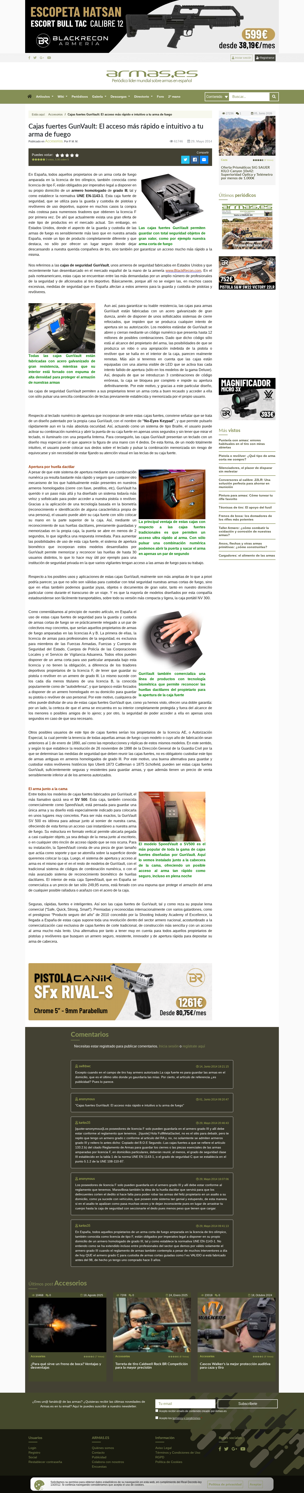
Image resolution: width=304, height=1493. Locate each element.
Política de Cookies (168, 1462)
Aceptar (255, 1484)
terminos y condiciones (186, 1418)
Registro (34, 1452)
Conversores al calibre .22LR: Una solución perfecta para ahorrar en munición (244, 437)
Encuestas (99, 1466)
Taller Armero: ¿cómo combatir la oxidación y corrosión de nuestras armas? (245, 485)
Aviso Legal (163, 1448)
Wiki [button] (61, 96)
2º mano (174, 96)
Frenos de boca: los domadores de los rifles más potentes (245, 471)
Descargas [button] (119, 96)
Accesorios (55, 114)
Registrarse (266, 57)
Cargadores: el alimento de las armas (247, 509)
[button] (29, 97)
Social (32, 1457)
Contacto (98, 1452)
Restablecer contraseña (45, 1462)
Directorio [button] (142, 96)
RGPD (159, 1457)
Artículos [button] (43, 96)
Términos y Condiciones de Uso (177, 1452)
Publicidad (99, 1457)
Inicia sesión (169, 1046)
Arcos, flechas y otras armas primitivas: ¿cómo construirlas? (243, 499)
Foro (160, 96)
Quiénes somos (103, 1448)
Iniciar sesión (242, 57)
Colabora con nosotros (108, 1462)
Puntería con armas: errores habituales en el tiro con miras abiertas (242, 397)
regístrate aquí (193, 1046)
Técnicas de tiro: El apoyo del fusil (245, 461)
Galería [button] (98, 96)
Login (32, 1448)
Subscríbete (247, 1404)
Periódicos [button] (80, 96)
